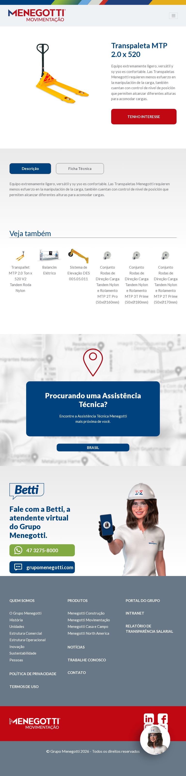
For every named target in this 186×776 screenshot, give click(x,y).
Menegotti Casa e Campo (88, 626)
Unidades (16, 626)
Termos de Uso (24, 686)
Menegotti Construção (86, 613)
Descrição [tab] (30, 168)
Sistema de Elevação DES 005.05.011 (78, 273)
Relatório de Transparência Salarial (149, 629)
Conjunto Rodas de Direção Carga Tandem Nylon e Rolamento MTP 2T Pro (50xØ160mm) (107, 284)
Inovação (16, 646)
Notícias (76, 647)
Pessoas (16, 660)
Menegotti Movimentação (89, 620)
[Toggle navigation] (173, 16)
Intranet (135, 613)
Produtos (77, 600)
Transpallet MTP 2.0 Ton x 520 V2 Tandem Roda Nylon (20, 279)
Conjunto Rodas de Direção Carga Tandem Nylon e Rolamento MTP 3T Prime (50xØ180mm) (136, 284)
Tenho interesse (143, 116)
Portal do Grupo (143, 600)
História (16, 620)
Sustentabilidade (22, 653)
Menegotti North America (88, 633)
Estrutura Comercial (25, 633)
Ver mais (20, 313)
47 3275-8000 (42, 550)
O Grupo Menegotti (25, 613)
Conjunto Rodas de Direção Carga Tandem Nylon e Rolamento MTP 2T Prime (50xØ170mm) (166, 284)
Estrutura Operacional (27, 640)
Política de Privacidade (32, 674)
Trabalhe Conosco (87, 660)
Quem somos (21, 600)
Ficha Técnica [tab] (80, 168)
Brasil (93, 447)
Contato (77, 672)
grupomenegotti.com (49, 567)
